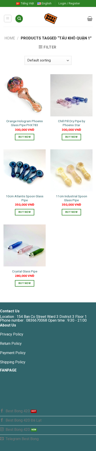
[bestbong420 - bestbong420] (55, 18)
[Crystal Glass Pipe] (24, 245)
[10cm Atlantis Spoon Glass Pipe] (24, 170)
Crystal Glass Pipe (24, 271)
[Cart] (90, 18)
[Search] (19, 18)
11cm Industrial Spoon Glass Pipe (71, 198)
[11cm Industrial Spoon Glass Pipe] (71, 170)
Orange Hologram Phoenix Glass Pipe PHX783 (24, 123)
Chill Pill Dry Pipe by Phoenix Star (71, 123)
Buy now (24, 136)
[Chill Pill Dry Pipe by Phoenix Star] (71, 95)
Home (9, 38)
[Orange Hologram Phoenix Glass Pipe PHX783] (24, 95)
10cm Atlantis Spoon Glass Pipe (24, 198)
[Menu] (8, 18)
